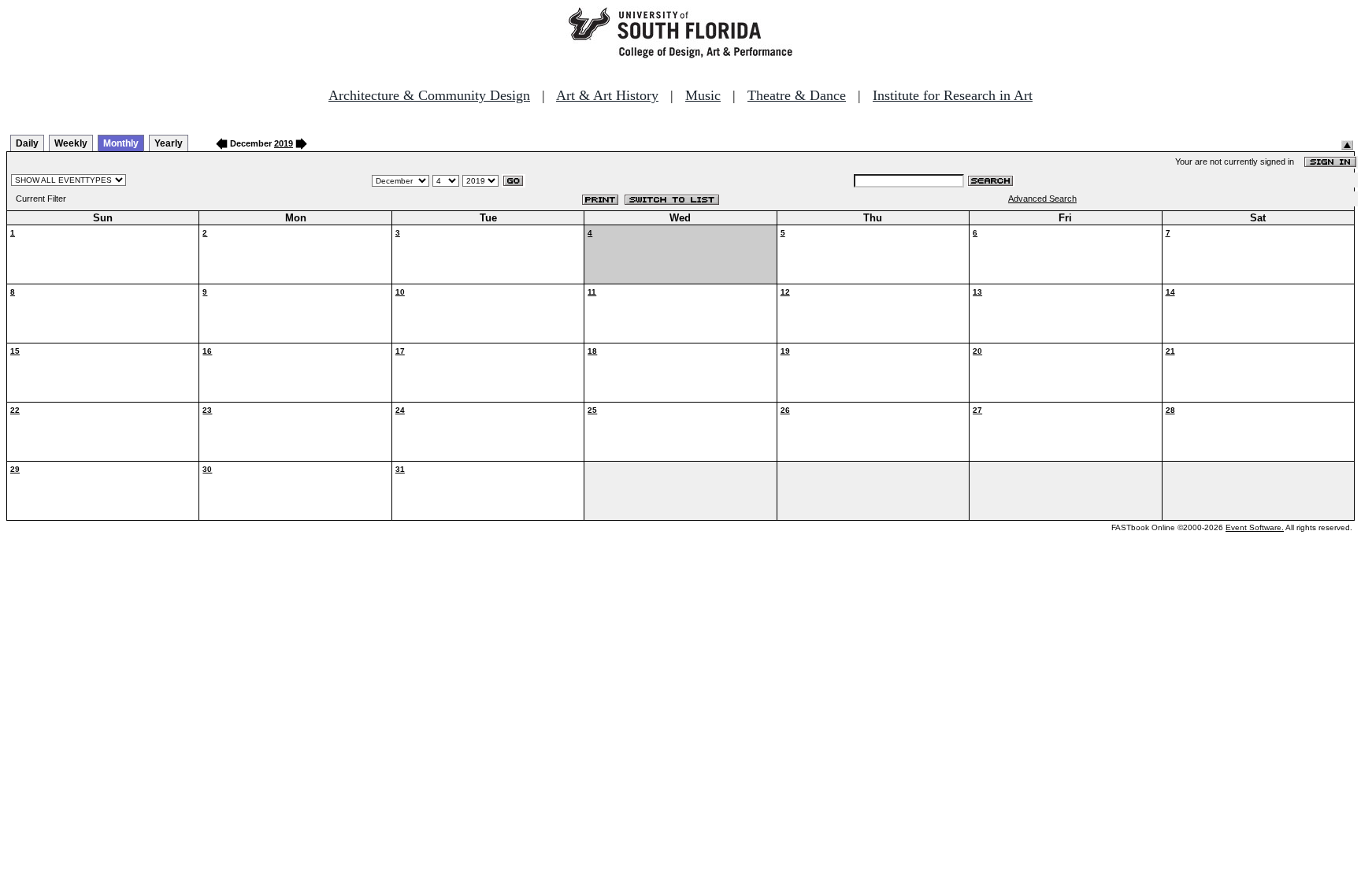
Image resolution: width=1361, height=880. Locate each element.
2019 (283, 143)
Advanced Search (1042, 198)
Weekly (70, 143)
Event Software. (1255, 527)
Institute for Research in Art (953, 95)
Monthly (121, 143)
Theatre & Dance (796, 95)
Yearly (168, 143)
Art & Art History (607, 95)
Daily (27, 143)
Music (703, 95)
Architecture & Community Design (429, 95)
